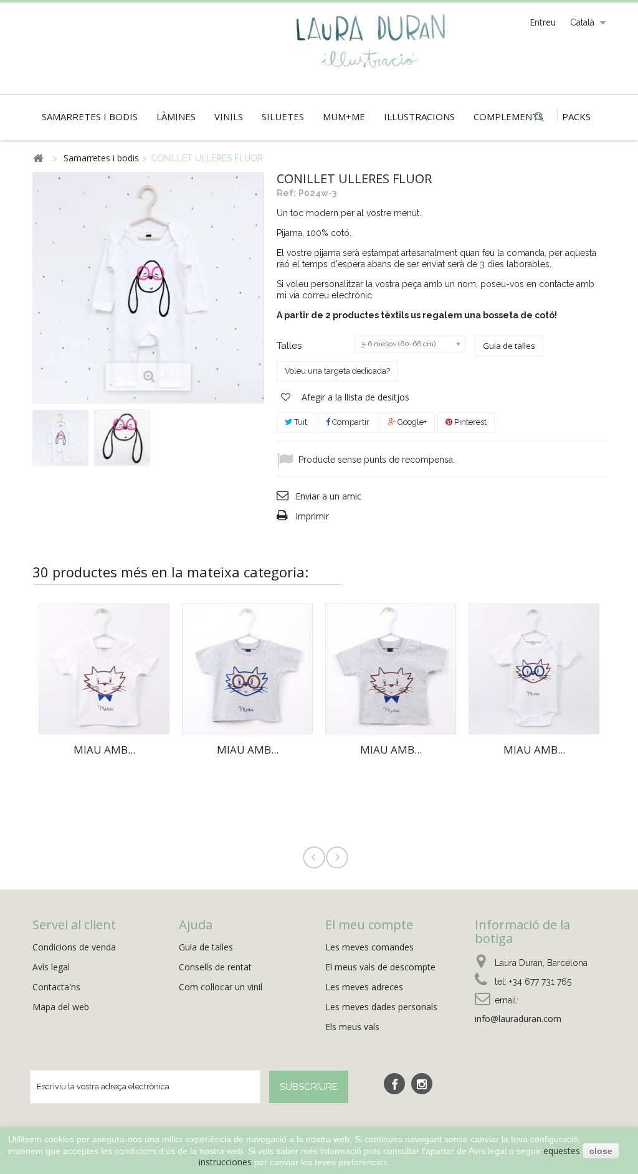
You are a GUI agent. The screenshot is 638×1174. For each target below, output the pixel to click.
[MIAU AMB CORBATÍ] (104, 667)
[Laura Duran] (372, 48)
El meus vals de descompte (380, 967)
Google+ (411, 422)
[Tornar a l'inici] (38, 158)
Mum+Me (344, 116)
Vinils (228, 116)
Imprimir (312, 516)
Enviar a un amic (328, 496)
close (600, 1151)
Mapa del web (60, 1007)
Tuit (299, 422)
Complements (508, 116)
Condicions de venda (74, 947)
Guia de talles (509, 345)
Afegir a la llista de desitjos (354, 397)
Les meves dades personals (381, 1007)
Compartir (349, 422)
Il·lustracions (419, 116)
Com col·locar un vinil (220, 987)
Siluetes (283, 116)
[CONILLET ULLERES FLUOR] (60, 438)
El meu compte (369, 924)
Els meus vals (352, 1027)
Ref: (286, 193)
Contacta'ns (56, 987)
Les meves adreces (364, 987)
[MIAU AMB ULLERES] (247, 667)
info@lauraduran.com (518, 1019)
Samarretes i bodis (90, 116)
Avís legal (51, 967)
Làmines (176, 116)
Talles (290, 345)
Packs (576, 116)
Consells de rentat (215, 967)
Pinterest (469, 422)
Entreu (543, 22)
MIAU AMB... (104, 749)
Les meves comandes (369, 947)
